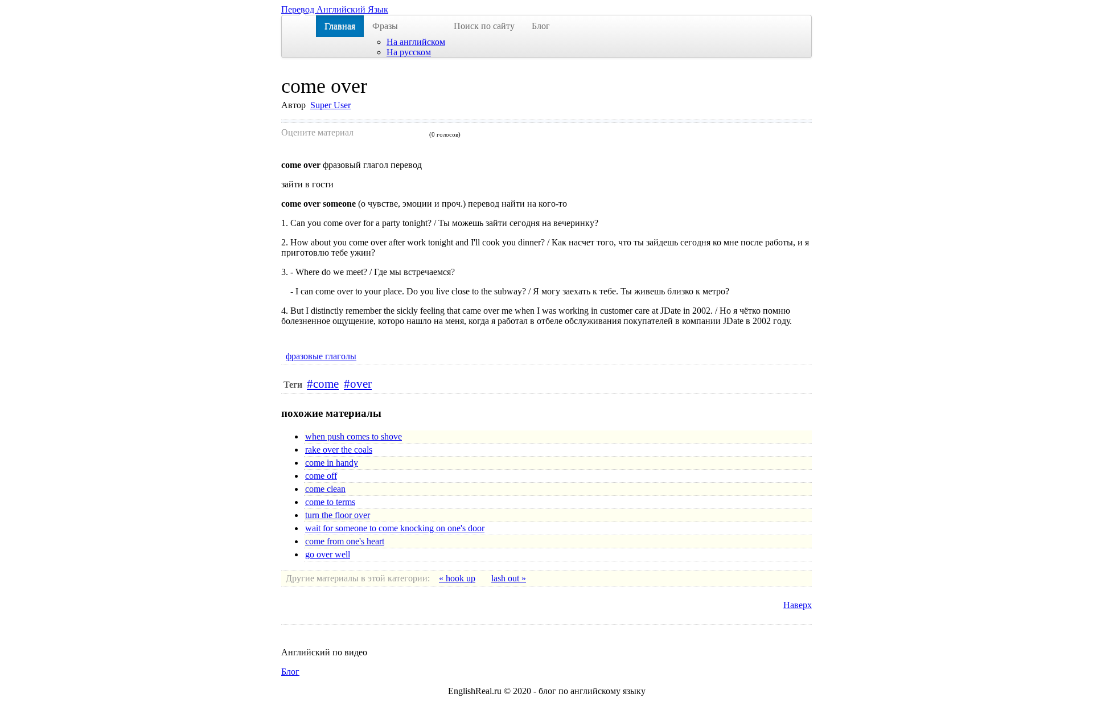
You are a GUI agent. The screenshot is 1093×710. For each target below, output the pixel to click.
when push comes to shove (353, 436)
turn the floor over (337, 515)
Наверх (797, 605)
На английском (416, 42)
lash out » (508, 578)
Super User (330, 105)
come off (321, 476)
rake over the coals (338, 449)
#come (323, 384)
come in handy (331, 462)
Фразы (385, 26)
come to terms (330, 502)
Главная (339, 26)
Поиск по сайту (484, 26)
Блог (541, 26)
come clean (325, 489)
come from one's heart (344, 541)
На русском (409, 52)
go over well (327, 554)
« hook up (457, 578)
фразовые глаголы (321, 356)
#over (358, 384)
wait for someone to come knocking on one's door (394, 528)
